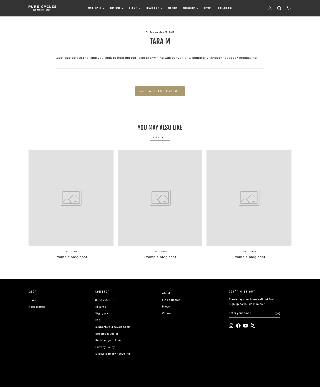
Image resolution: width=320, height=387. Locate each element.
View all (160, 137)
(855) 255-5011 (105, 300)
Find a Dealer (171, 299)
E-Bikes (133, 8)
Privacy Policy (105, 347)
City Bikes (115, 8)
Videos (166, 313)
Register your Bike (108, 340)
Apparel (208, 8)
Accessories (189, 8)
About (166, 293)
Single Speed (95, 8)
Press (166, 306)
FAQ (98, 320)
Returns (100, 306)
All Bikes (172, 8)
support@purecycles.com (113, 326)
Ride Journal (225, 8)
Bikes (32, 300)
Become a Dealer (107, 333)
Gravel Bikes (153, 8)
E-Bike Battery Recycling (112, 353)
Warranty (101, 313)
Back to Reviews (162, 91)
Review (154, 32)
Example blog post (71, 256)
